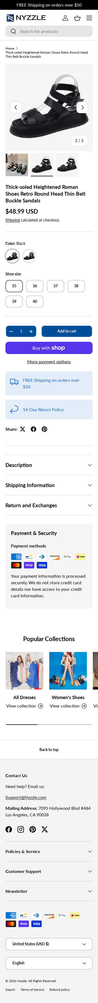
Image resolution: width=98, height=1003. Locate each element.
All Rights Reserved (42, 981)
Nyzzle (22, 981)
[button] (77, 18)
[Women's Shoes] (68, 671)
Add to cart (66, 331)
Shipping (12, 220)
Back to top (49, 749)
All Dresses (24, 697)
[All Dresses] (24, 671)
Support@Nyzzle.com (25, 797)
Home (9, 48)
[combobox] (49, 31)
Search (10, 989)
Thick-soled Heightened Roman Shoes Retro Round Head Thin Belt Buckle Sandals (46, 54)
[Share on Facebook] (33, 429)
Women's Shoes (68, 697)
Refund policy (60, 989)
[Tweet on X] (22, 429)
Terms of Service (32, 989)
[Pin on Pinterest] (44, 429)
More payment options (49, 361)
